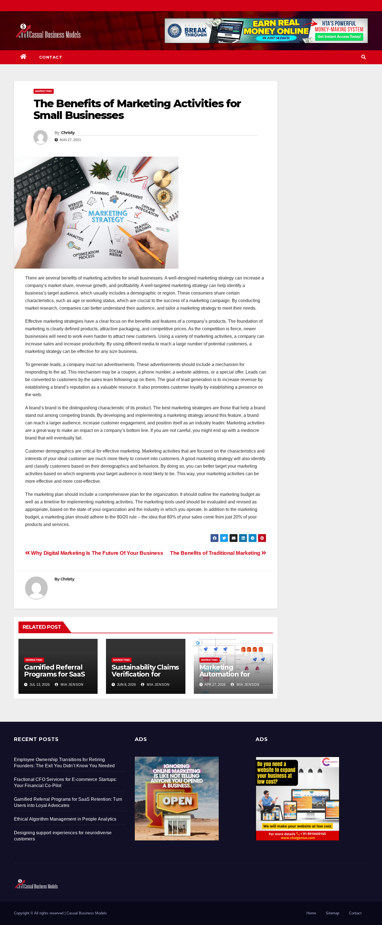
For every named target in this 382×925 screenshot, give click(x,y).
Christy (68, 132)
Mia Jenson (72, 685)
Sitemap (332, 913)
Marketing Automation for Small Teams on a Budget (228, 677)
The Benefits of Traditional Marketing (215, 553)
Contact (50, 57)
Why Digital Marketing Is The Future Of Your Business (96, 553)
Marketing (43, 91)
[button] (363, 57)
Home (311, 913)
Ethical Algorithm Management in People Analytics (65, 819)
